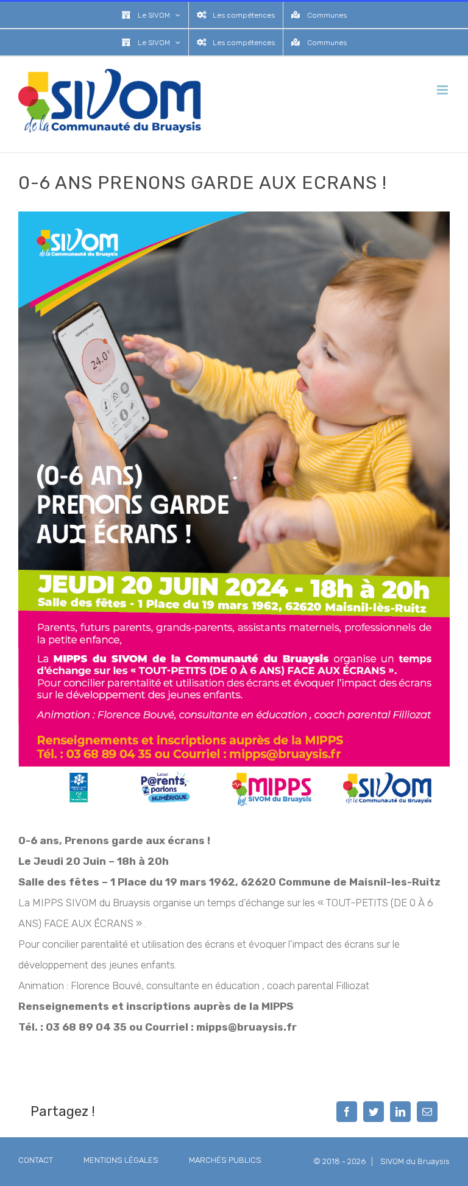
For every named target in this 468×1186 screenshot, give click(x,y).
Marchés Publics (225, 1160)
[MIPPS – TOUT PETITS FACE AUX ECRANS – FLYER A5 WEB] (234, 216)
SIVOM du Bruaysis (415, 1161)
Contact (35, 1160)
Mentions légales (120, 1160)
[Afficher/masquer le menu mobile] (443, 89)
